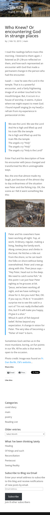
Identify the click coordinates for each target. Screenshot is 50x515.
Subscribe (13, 496)
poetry (8, 417)
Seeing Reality (12, 465)
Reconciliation (12, 455)
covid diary (10, 407)
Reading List (11, 421)
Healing (9, 445)
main (25, 41)
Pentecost (10, 460)
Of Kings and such (14, 450)
